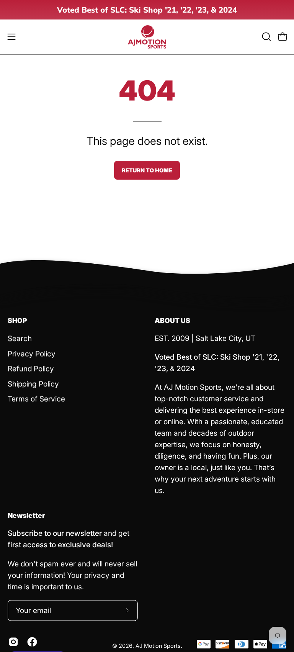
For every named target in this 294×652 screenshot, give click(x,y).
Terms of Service (36, 399)
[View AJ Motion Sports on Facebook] (30, 641)
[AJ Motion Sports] (147, 37)
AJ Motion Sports (158, 645)
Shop (17, 320)
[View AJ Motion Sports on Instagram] (12, 641)
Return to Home (147, 170)
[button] (265, 36)
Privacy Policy (32, 353)
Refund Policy (31, 368)
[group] (147, 9)
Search (20, 338)
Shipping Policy (33, 383)
